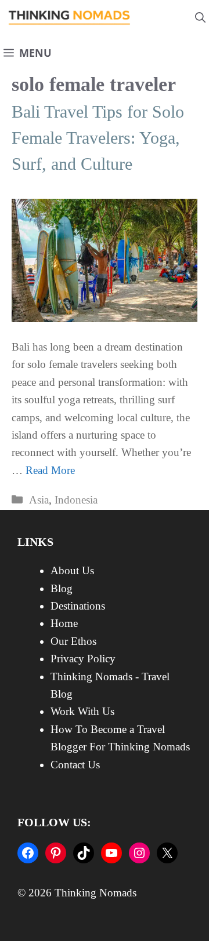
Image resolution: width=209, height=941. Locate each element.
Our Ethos (73, 641)
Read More (50, 470)
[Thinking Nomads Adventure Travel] (70, 17)
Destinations (78, 606)
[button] (200, 17)
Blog (62, 588)
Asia (39, 500)
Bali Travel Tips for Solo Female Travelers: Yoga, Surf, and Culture (98, 137)
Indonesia (76, 500)
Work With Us (82, 711)
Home (64, 623)
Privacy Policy (83, 658)
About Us (72, 570)
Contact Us (75, 764)
